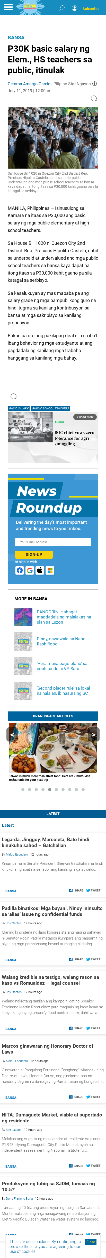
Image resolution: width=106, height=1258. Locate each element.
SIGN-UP (34, 554)
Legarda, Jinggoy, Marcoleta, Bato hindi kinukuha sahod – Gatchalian (45, 842)
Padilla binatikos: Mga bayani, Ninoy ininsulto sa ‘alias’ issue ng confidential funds (52, 911)
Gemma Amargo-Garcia (29, 83)
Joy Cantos (14, 923)
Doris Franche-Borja (19, 1198)
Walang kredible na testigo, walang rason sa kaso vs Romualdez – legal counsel (50, 980)
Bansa (16, 37)
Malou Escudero (17, 854)
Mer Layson (14, 1130)
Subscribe (91, 9)
